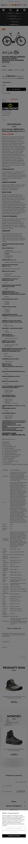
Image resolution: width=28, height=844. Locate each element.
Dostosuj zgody (14, 832)
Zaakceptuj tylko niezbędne (14, 828)
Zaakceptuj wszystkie (14, 836)
